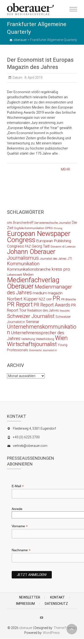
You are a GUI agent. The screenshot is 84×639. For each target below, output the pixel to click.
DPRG (49, 228)
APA (9, 222)
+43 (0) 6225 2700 (26, 437)
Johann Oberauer (31, 251)
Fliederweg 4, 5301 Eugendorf (34, 428)
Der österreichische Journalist (52, 222)
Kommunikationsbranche (29, 269)
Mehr (65, 169)
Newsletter (29, 597)
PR (56, 298)
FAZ (28, 246)
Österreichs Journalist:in (43, 350)
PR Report (20, 304)
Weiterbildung (45, 339)
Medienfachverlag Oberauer (33, 283)
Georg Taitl (40, 246)
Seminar (32, 322)
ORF (49, 299)
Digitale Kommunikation (29, 228)
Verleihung (28, 339)
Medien (28, 274)
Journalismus (23, 258)
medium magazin (48, 293)
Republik (65, 310)
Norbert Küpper (22, 299)
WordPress (51, 633)
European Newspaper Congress (38, 237)
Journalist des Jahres (53, 258)
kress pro (61, 269)
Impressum (25, 603)
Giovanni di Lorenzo (62, 246)
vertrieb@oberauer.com (30, 446)
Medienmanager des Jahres (39, 290)
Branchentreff (23, 222)
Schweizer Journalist (31, 316)
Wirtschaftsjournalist (32, 344)
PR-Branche (68, 299)
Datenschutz (56, 603)
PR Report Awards (52, 305)
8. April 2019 (33, 77)
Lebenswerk (14, 274)
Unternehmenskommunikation (41, 330)
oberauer (25, 628)
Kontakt (57, 597)
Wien (61, 338)
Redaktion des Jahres (43, 310)
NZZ (42, 299)
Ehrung (58, 228)
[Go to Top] (71, 629)
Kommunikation (23, 263)
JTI (69, 258)
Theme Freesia (64, 628)
